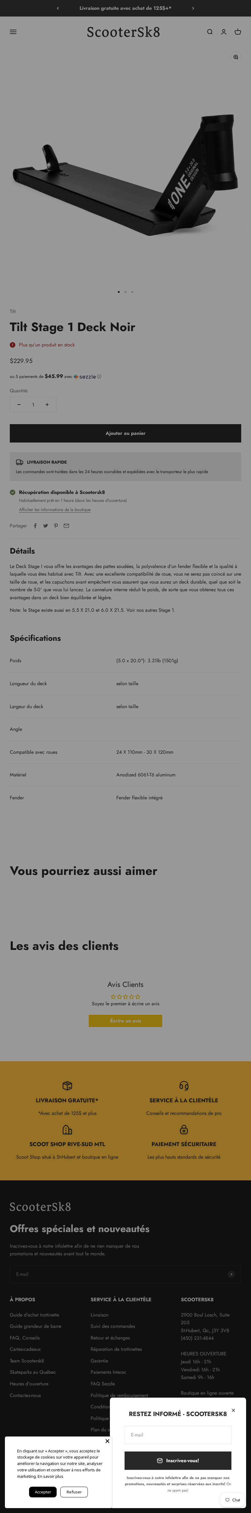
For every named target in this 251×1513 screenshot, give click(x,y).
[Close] (107, 1441)
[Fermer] (233, 1410)
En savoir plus (50, 1476)
